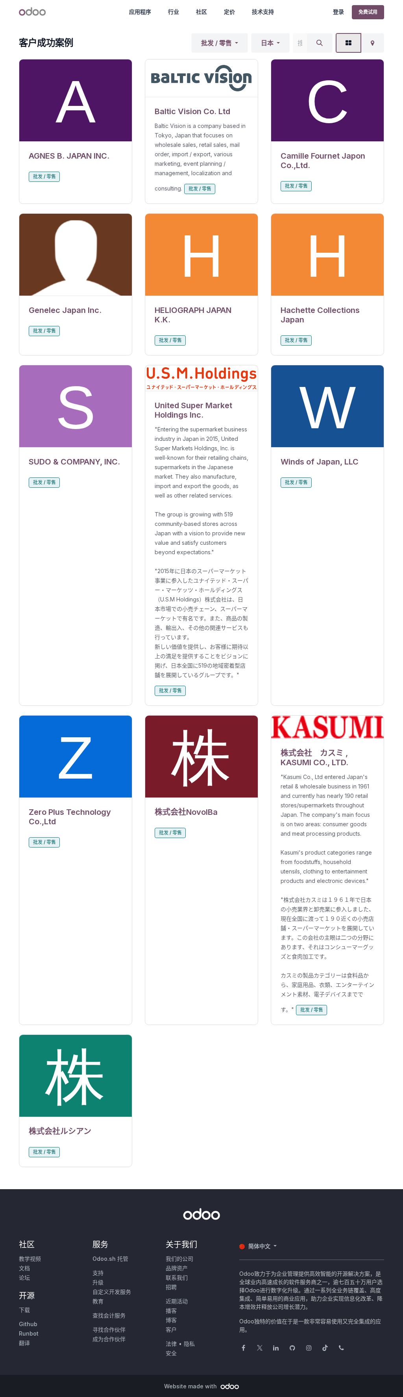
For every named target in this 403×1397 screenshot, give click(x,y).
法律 (171, 1343)
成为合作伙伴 (109, 1339)
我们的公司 (179, 1258)
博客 (171, 1320)
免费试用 (368, 12)
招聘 (171, 1287)
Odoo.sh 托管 (110, 1258)
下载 (24, 1309)
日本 (267, 43)
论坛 (24, 1277)
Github (28, 1324)
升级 (98, 1282)
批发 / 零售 (216, 43)
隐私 (189, 1343)
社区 (201, 11)
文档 (24, 1268)
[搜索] (320, 43)
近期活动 (177, 1301)
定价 (229, 11)
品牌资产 (177, 1268)
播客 (171, 1310)
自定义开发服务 (111, 1291)
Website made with (191, 1386)
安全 (171, 1353)
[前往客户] (75, 100)
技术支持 (263, 11)
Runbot (29, 1333)
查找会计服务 (109, 1315)
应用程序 (140, 11)
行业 (173, 11)
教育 (98, 1301)
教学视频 (30, 1258)
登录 (338, 11)
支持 (98, 1272)
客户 (171, 1329)
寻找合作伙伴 (109, 1329)
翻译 (24, 1343)
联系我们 (177, 1277)
